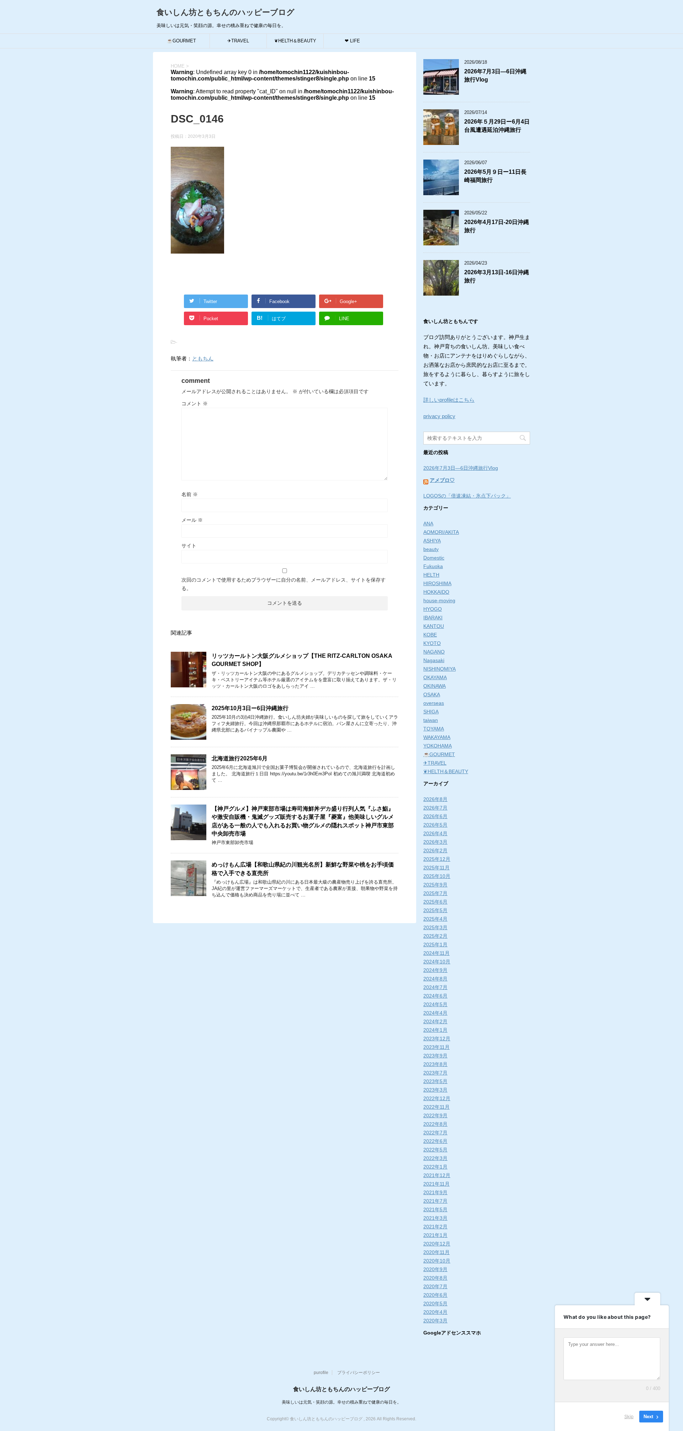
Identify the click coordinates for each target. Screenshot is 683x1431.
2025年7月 (435, 893)
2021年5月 (435, 1209)
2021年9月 (435, 1192)
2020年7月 (435, 1286)
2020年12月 (436, 1244)
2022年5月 (435, 1149)
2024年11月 (436, 953)
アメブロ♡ (442, 480)
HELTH (431, 575)
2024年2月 (435, 1021)
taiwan (430, 720)
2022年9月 (435, 1115)
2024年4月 (435, 1013)
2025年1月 (435, 944)
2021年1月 (435, 1235)
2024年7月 (435, 987)
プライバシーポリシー (358, 1372)
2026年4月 (435, 833)
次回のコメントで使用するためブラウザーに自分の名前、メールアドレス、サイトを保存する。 (283, 584)
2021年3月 (435, 1218)
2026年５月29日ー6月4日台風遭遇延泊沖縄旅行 (497, 126)
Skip (629, 1416)
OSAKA (431, 694)
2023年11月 (436, 1047)
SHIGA (431, 711)
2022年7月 (435, 1132)
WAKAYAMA (436, 737)
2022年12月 (436, 1098)
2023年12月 (436, 1038)
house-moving (439, 600)
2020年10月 (436, 1261)
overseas (433, 703)
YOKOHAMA (437, 746)
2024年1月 (435, 1030)
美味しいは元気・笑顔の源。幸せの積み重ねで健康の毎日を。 (341, 1402)
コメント (194, 403)
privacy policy (439, 416)
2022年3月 (435, 1158)
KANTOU (433, 626)
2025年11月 (436, 867)
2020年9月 (435, 1269)
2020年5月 (435, 1303)
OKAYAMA (435, 677)
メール (192, 520)
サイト (188, 545)
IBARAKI (433, 617)
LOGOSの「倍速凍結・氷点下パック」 (467, 496)
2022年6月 (435, 1141)
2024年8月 (435, 979)
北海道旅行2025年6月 (240, 758)
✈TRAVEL (238, 40)
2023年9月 (435, 1055)
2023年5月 (435, 1081)
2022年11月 (436, 1107)
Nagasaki (433, 660)
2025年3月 (435, 927)
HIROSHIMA (437, 583)
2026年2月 (435, 850)
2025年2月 (435, 936)
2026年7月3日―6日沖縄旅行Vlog (460, 468)
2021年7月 (435, 1201)
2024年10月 (436, 961)
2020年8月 (435, 1278)
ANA (428, 523)
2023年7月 (435, 1073)
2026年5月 (435, 825)
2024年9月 (435, 970)
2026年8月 (435, 799)
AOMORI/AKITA (441, 532)
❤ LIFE (352, 40)
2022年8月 (435, 1124)
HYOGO (432, 609)
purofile (321, 1372)
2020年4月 (435, 1312)
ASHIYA (432, 540)
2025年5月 (435, 910)
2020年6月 (435, 1295)
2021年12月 (436, 1175)
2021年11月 (436, 1184)
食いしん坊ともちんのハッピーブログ (226, 12)
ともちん (202, 358)
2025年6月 (435, 902)
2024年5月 (435, 1004)
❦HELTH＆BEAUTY (295, 40)
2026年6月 (435, 816)
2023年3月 (435, 1090)
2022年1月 (435, 1167)
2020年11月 (436, 1252)
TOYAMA (433, 729)
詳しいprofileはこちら (449, 400)
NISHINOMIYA (439, 669)
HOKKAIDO (436, 592)
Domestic (433, 558)
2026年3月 (435, 842)
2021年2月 (435, 1226)
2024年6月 (435, 996)
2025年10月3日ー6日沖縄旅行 (250, 708)
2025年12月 (436, 859)
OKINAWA (434, 686)
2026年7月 (435, 808)
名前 (189, 494)
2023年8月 (435, 1064)
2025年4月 (435, 919)
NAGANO (434, 652)
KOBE (430, 635)
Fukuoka (433, 566)
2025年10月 (436, 876)
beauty (431, 549)
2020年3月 (435, 1320)
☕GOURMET (181, 40)
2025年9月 (435, 885)
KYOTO (432, 643)
